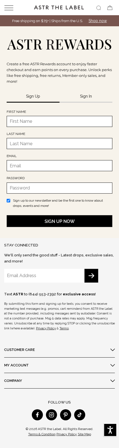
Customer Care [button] (19, 349)
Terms (64, 328)
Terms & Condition (42, 434)
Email (12, 156)
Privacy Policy (46, 328)
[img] (98, 8)
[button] (12, 7)
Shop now (98, 21)
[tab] (33, 96)
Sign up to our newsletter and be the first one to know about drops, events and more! (58, 203)
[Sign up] (91, 276)
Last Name (16, 134)
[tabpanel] (59, 168)
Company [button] (13, 380)
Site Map (84, 434)
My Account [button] (16, 365)
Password (16, 178)
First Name (16, 112)
